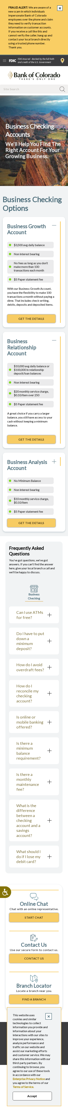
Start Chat (34, 917)
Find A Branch (34, 999)
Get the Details (36, 319)
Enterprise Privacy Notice (29, 1078)
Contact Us (34, 958)
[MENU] (4, 60)
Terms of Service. (23, 1086)
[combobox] (29, 89)
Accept (32, 1096)
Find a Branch (62, 60)
